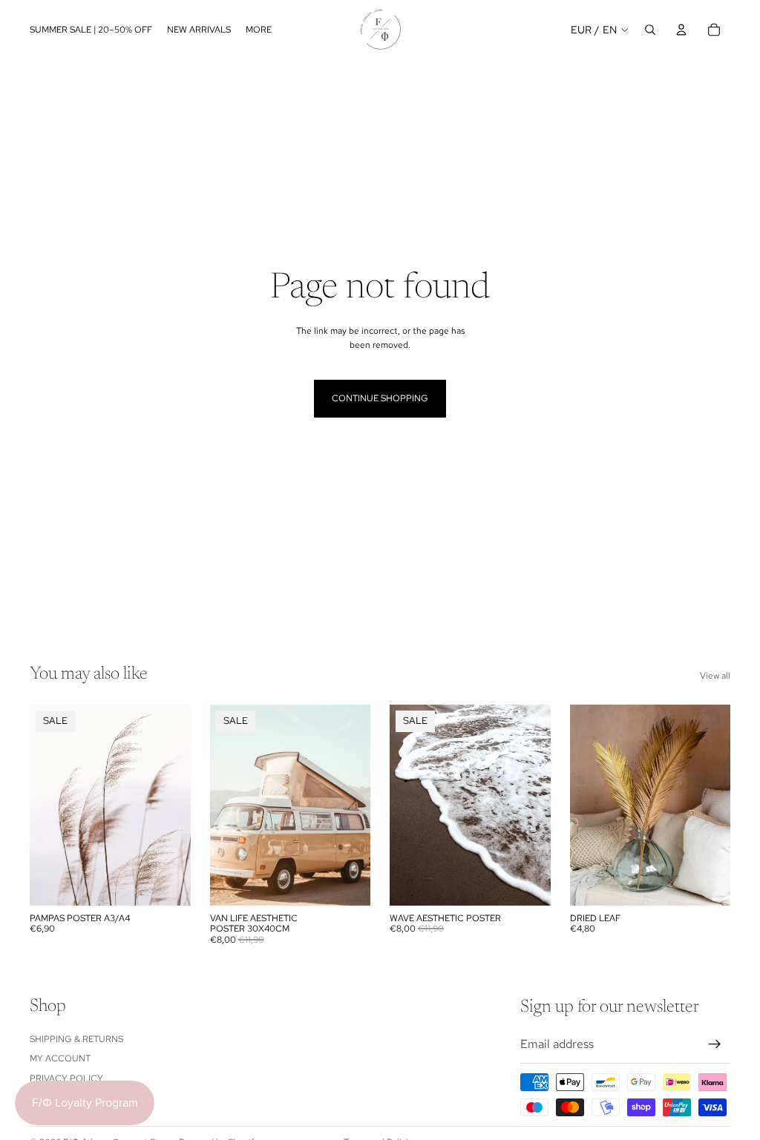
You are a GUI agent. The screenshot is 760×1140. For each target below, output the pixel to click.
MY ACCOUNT (60, 1058)
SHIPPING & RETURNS (76, 1039)
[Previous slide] (406, 805)
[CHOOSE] (167, 882)
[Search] (650, 29)
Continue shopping (380, 398)
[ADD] (707, 882)
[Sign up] (714, 1044)
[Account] (681, 29)
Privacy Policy (66, 1078)
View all (715, 676)
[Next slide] (534, 805)
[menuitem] (258, 29)
